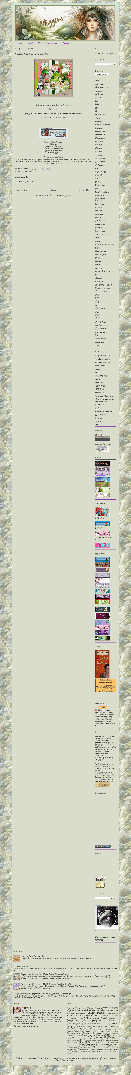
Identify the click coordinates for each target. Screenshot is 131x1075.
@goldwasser (101, 87)
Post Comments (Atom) (60, 195)
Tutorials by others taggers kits (104, 400)
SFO (97, 352)
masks (98, 258)
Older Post (84, 190)
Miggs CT (30, 43)
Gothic (98, 217)
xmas (97, 424)
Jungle (98, 241)
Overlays (99, 281)
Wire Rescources (52, 43)
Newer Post (22, 190)
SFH (97, 349)
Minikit (98, 264)
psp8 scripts (101, 325)
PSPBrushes (101, 328)
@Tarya (99, 94)
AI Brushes (100, 114)
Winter (98, 418)
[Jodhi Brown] (106, 928)
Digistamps (100, 185)
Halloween (100, 231)
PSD (97, 311)
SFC (39, 43)
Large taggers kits (104, 244)
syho (97, 372)
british (98, 145)
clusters (99, 155)
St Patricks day (102, 359)
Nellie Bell (53, 153)
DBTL (98, 182)
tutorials (99, 392)
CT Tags (99, 165)
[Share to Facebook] (48, 169)
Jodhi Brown (98, 905)
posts (97, 305)
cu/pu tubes (100, 172)
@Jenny (98, 91)
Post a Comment (25, 181)
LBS (97, 247)
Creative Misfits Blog (103, 538)
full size (99, 214)
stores (98, 369)
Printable (100, 308)
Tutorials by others (104, 396)
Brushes (99, 148)
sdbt (97, 345)
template (99, 382)
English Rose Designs (53, 142)
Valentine (99, 404)
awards (98, 121)
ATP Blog (99, 528)
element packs (102, 195)
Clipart (99, 151)
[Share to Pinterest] (50, 169)
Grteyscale (100, 224)
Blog (60, 157)
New (97, 274)
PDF (97, 295)
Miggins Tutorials (53, 150)
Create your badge (99, 930)
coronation (100, 158)
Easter (98, 188)
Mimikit (98, 261)
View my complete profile (25, 1026)
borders (99, 141)
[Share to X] (46, 169)
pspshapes (100, 332)
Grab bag (100, 221)
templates (100, 386)
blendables (100, 131)
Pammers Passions (104, 285)
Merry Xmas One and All (33, 956)
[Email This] (43, 169)
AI (96, 111)
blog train (28, 171)
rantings (99, 342)
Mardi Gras (101, 254)
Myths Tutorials (102, 271)
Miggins (53, 144)
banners (99, 128)
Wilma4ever (100, 414)
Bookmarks (100, 138)
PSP (97, 315)
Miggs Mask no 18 (22, 966)
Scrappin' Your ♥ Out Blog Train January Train (45, 974)
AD (96, 108)
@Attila (99, 84)
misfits (98, 268)
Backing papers (103, 124)
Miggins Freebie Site (53, 148)
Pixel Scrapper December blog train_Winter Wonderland (43, 994)
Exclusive (99, 204)
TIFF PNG (100, 389)
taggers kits (101, 376)
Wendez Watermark (105, 411)
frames (98, 207)
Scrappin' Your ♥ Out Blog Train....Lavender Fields (46, 984)
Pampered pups (102, 288)
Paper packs (101, 291)
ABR (97, 104)
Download (53, 109)
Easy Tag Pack (102, 192)
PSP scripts (101, 318)
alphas (98, 118)
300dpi (98, 97)
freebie (98, 210)
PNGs (98, 301)
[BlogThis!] (44, 169)
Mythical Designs (53, 146)
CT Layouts (100, 161)
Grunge (99, 227)
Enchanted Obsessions (100, 199)
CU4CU (98, 175)
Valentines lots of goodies (105, 938)
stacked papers (102, 362)
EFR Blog (100, 518)
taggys (98, 379)
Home (20, 43)
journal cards (102, 234)
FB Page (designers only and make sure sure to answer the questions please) (62, 162)
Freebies (66, 43)
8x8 (96, 101)
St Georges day (102, 355)
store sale (100, 365)
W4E (97, 408)
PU (96, 335)
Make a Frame (102, 251)
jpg (97, 237)
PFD (97, 298)
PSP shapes (100, 322)
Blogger (71, 1060)
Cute (97, 178)
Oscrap (99, 278)
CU (96, 168)
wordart (99, 421)
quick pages (100, 338)
